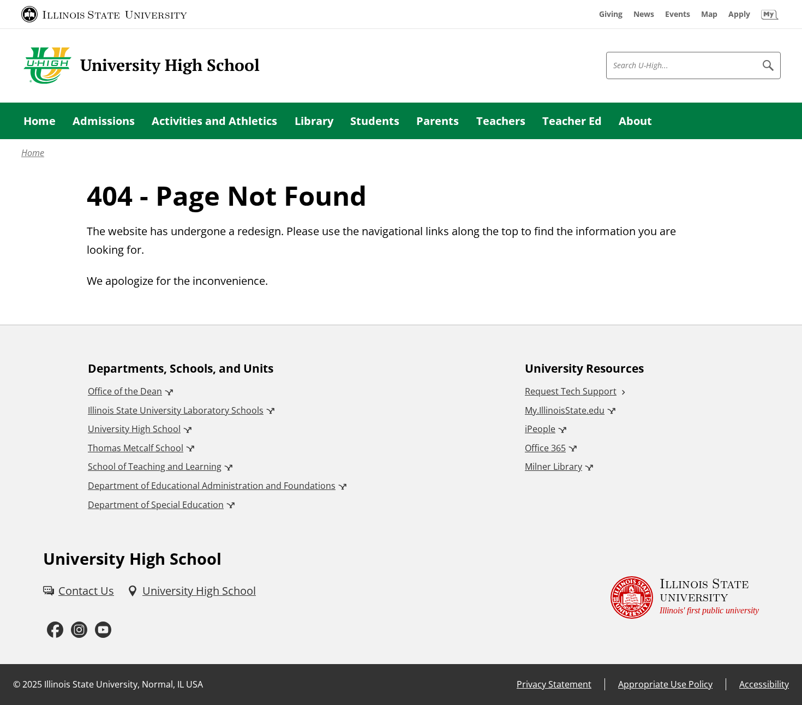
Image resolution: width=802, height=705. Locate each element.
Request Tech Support (571, 391)
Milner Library (553, 467)
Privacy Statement (554, 684)
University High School (134, 429)
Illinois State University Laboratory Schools (176, 410)
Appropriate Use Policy (665, 684)
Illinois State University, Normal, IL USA (123, 684)
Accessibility (764, 684)
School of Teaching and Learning (155, 467)
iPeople (540, 429)
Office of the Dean (125, 391)
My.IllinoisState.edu (565, 410)
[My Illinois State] (770, 14)
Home (32, 153)
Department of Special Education (156, 505)
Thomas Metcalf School (135, 448)
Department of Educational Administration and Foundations (212, 486)
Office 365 (545, 448)
